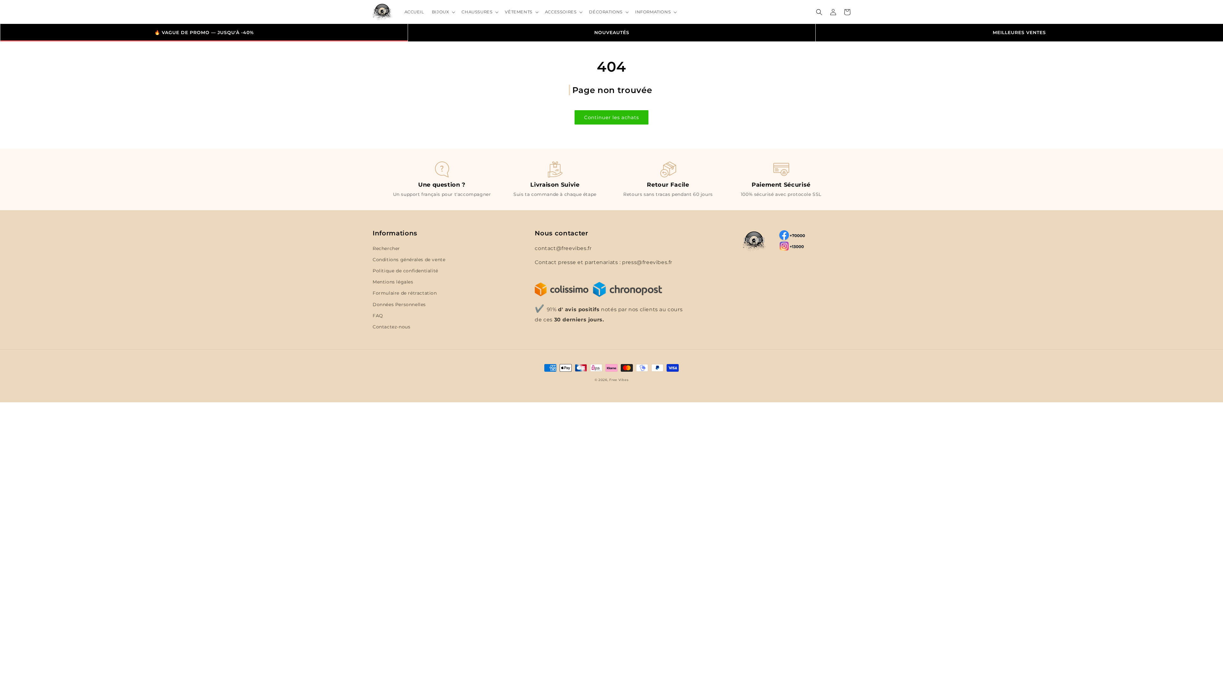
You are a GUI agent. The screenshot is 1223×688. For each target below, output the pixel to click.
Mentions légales (393, 282)
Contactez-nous (391, 327)
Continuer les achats (611, 117)
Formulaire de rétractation (405, 293)
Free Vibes (618, 380)
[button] (443, 11)
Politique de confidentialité (405, 271)
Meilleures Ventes (1019, 32)
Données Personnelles (399, 304)
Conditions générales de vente (409, 259)
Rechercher (386, 248)
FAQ (378, 316)
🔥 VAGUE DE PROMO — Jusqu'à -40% (204, 32)
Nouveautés (611, 32)
